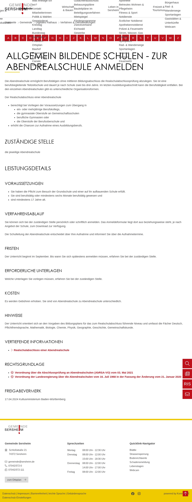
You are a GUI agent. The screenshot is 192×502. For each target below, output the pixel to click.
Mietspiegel (81, 16)
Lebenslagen (137, 466)
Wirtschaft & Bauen (68, 8)
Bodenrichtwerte (138, 458)
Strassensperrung (139, 454)
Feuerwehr (38, 53)
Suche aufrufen (187, 363)
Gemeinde (25, 8)
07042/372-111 (16, 469)
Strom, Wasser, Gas (131, 32)
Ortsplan (37, 45)
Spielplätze (125, 40)
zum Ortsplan (14, 479)
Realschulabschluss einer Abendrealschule (41, 350)
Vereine (123, 53)
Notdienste (125, 16)
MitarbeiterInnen (42, 12)
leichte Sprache (57, 493)
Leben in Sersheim (113, 8)
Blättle (133, 450)
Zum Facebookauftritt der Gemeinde (132, 493)
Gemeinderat (40, 20)
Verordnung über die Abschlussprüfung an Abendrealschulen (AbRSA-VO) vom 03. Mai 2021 (74, 372)
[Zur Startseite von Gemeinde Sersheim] (16, 429)
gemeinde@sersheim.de (21, 461)
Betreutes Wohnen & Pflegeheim (131, 6)
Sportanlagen (127, 49)
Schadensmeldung (140, 462)
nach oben (185, 493)
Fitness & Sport (128, 12)
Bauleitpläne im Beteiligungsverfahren (87, 10)
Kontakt (36, 8)
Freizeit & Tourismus (159, 8)
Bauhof (36, 49)
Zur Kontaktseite (187, 394)
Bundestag (38, 32)
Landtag (37, 28)
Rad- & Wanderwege (131, 45)
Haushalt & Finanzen (38, 38)
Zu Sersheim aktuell (187, 373)
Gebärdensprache (76, 493)
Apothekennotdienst (131, 24)
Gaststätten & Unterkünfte (173, 20)
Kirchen (123, 57)
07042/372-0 (15, 465)
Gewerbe (79, 32)
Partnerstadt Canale (39, 59)
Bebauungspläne (84, 4)
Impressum (23, 493)
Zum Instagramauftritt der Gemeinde (139, 493)
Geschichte (39, 65)
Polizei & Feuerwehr (131, 28)
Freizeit (123, 36)
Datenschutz (9, 493)
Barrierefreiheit (39, 493)
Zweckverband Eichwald (83, 26)
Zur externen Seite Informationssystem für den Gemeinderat (187, 385)
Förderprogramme (85, 20)
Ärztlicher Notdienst (130, 20)
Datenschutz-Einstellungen (16, 497)
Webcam (170, 26)
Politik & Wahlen (42, 16)
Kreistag (37, 24)
